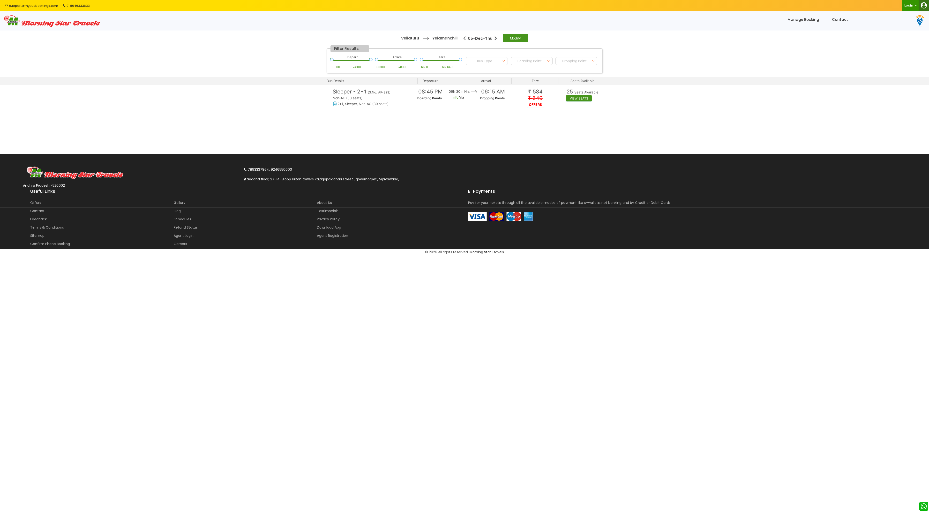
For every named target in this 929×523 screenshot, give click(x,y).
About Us (324, 202)
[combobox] (487, 61)
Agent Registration (332, 235)
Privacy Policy (328, 219)
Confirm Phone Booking (50, 243)
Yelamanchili (444, 38)
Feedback (38, 219)
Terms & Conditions (47, 227)
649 (535, 98)
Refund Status (186, 227)
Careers (180, 243)
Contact (840, 19)
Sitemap (37, 235)
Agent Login (184, 235)
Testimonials (327, 210)
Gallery (179, 202)
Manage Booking (803, 19)
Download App (329, 227)
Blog (177, 210)
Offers (35, 202)
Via (461, 97)
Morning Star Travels (487, 252)
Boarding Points (429, 98)
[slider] (331, 59)
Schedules (182, 219)
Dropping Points (492, 98)
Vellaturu (410, 38)
